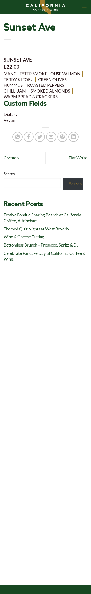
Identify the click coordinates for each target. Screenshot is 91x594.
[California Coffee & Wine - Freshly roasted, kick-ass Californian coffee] (45, 7)
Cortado (11, 157)
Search (9, 174)
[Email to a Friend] (51, 137)
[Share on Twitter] (40, 137)
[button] (84, 7)
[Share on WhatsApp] (17, 137)
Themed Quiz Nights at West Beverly (36, 228)
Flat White (78, 157)
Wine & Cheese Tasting (24, 236)
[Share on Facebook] (29, 137)
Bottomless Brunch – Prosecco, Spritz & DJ (41, 245)
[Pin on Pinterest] (62, 137)
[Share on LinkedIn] (73, 137)
